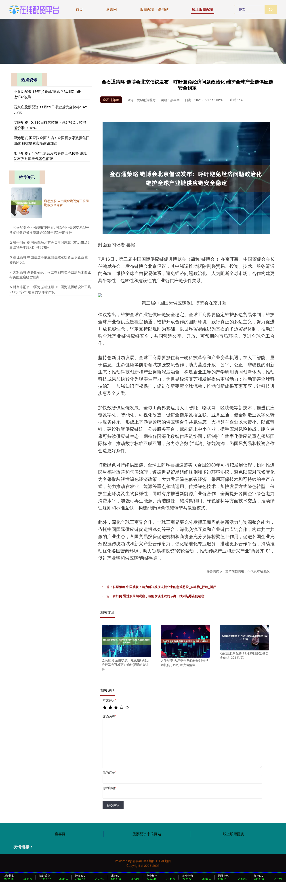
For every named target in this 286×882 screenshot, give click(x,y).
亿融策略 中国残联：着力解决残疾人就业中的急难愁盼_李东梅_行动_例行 (164, 586)
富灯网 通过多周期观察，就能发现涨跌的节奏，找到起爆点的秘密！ (160, 596)
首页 (79, 9)
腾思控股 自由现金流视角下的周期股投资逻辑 (66, 202)
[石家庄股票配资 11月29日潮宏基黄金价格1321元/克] (244, 637)
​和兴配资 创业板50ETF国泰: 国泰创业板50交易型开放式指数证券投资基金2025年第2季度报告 (49, 230)
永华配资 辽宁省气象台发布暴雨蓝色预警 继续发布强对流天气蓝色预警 (50, 156)
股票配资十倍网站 (154, 9)
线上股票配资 (202, 9)
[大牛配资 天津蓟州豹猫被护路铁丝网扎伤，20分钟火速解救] (185, 640)
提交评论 (113, 805)
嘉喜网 (111, 9)
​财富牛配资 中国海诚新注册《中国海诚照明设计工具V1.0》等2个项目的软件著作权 (50, 289)
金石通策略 (111, 99)
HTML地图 (163, 861)
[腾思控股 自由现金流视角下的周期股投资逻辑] (26, 202)
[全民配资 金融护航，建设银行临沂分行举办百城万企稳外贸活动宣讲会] (126, 640)
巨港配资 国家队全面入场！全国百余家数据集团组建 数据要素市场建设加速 (52, 140)
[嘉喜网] (34, 9)
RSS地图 (149, 861)
